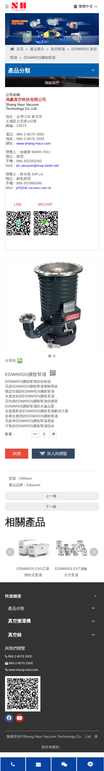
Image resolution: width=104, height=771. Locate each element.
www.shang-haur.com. (24, 670)
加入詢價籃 (57, 453)
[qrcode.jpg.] (22, 693)
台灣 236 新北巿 (29, 117)
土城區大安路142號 (21, 121)
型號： (14, 478)
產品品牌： (18, 485)
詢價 (17, 453)
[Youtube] (19, 718)
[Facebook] (9, 718)
